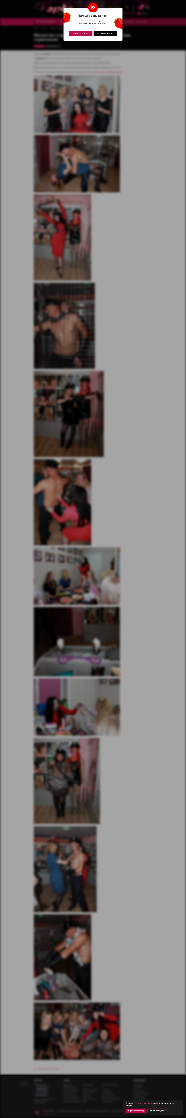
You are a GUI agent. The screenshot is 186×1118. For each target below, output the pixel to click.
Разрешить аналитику (136, 1111)
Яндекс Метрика (148, 1103)
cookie (139, 1103)
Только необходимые (157, 1111)
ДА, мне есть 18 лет (80, 33)
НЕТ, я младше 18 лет (105, 33)
